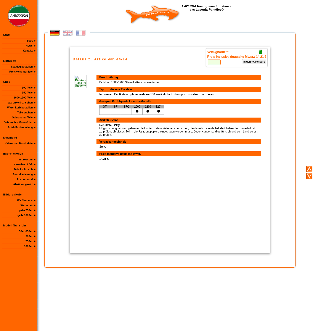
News (29, 45)
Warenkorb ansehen (20, 102)
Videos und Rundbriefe (19, 143)
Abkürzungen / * (23, 184)
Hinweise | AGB (23, 164)
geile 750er (26, 210)
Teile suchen (25, 112)
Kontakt (28, 50)
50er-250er (26, 231)
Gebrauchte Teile (22, 117)
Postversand (25, 179)
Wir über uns (25, 200)
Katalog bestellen (22, 66)
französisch (81, 32)
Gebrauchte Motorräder (18, 122)
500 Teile (27, 87)
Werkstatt (27, 205)
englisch (68, 32)
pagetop (309, 169)
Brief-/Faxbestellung (20, 127)
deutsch (55, 32)
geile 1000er (25, 215)
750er (29, 241)
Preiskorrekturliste (21, 71)
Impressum (26, 159)
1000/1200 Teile (23, 97)
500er (29, 236)
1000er (28, 246)
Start (30, 40)
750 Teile (27, 92)
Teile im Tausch (23, 169)
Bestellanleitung (23, 174)
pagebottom (309, 176)
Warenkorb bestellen (20, 107)
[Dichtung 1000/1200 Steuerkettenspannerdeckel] (74, 81)
